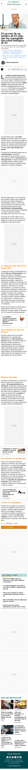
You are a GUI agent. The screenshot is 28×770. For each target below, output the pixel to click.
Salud (15, 523)
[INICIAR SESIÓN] (26, 4)
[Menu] (1, 2)
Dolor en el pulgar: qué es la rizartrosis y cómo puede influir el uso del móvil (13, 580)
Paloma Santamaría (11, 62)
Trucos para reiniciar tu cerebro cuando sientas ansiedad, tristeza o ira (14, 594)
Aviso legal (7, 761)
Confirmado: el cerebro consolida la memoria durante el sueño (9, 450)
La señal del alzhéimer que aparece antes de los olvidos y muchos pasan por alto (14, 587)
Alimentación (9, 523)
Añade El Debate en (16, 69)
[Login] (26, 4)
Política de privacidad (17, 761)
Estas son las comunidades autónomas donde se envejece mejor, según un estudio (15, 57)
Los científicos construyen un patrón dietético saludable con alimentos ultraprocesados (9, 320)
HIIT (22, 342)
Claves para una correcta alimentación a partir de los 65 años (14, 606)
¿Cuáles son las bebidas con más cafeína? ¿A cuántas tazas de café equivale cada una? (7, 741)
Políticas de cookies (14, 763)
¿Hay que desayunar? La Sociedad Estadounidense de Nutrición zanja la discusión (20, 716)
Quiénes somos (9, 760)
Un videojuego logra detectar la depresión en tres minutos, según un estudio (20, 729)
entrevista (4, 88)
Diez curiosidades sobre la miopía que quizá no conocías (15, 600)
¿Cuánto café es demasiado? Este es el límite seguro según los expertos (21, 743)
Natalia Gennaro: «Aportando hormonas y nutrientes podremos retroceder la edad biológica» (13, 51)
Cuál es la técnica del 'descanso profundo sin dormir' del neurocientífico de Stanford (9, 493)
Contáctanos (18, 760)
